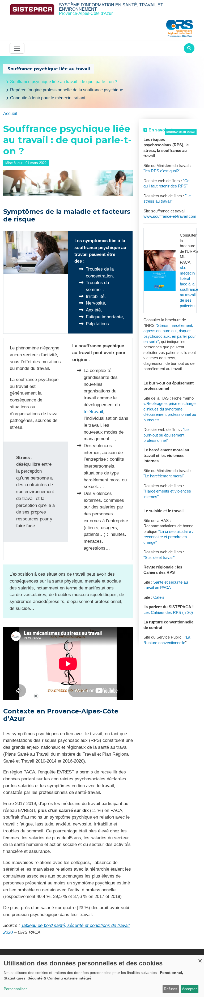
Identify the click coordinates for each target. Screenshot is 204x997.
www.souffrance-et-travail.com (169, 216)
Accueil (10, 113)
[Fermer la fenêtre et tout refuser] (200, 958)
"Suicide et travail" (159, 557)
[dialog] (102, 976)
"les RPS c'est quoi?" (161, 171)
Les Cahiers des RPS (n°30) (168, 612)
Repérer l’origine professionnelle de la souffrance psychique (66, 90)
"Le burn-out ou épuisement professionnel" (166, 435)
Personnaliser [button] (15, 989)
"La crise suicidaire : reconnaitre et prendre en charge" (168, 537)
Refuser (170, 989)
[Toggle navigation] (17, 48)
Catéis (158, 597)
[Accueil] (32, 9)
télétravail (93, 411)
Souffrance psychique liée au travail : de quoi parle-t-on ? (63, 81)
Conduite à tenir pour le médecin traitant (47, 98)
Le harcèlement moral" (164, 476)
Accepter (189, 989)
